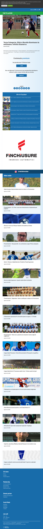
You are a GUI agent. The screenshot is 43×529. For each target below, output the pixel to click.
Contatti (5, 475)
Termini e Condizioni (7, 483)
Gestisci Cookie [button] (4, 5)
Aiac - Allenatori (6, 517)
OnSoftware (6, 526)
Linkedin (5, 508)
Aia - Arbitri (5, 518)
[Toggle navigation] (4, 10)
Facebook (5, 504)
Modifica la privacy (6, 488)
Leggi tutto (28, 3)
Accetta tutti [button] (10, 5)
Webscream (7, 527)
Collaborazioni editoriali (7, 495)
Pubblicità (5, 497)
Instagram (5, 505)
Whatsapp (5, 507)
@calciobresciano (23, 171)
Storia (4, 473)
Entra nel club (6, 485)
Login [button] (21, 65)
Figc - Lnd (5, 516)
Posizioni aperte (6, 476)
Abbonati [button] (21, 75)
